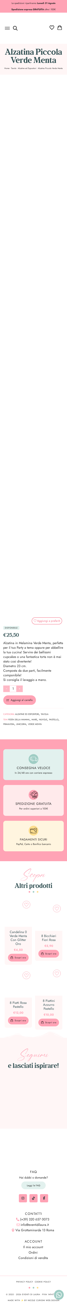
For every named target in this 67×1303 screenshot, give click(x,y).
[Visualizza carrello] (59, 27)
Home (6, 68)
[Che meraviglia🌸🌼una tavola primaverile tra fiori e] (33, 1088)
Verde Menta (35, 724)
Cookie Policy (43, 1281)
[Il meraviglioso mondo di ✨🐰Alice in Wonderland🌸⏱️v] (15, 1088)
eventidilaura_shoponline (35, 1075)
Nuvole (43, 719)
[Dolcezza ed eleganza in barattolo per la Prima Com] (52, 1088)
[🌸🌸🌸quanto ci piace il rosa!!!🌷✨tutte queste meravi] (52, 1099)
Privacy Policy (24, 1281)
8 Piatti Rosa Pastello (18, 1004)
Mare (34, 719)
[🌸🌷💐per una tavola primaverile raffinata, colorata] (33, 1099)
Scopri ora (20, 957)
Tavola (13, 68)
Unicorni (21, 724)
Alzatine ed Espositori (27, 68)
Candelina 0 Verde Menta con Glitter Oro (18, 938)
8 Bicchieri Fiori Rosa (48, 938)
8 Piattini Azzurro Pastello (49, 1004)
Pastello (53, 719)
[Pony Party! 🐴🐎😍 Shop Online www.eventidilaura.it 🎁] (15, 1110)
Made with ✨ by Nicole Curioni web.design (33, 1300)
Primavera (8, 724)
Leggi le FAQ (33, 1185)
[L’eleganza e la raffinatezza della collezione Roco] (15, 1099)
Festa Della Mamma (19, 719)
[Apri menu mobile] (7, 28)
